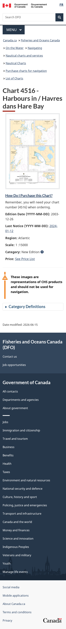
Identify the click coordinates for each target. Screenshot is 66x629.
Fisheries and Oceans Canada (40, 40)
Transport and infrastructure (22, 514)
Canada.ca (10, 40)
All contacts (10, 391)
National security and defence (22, 489)
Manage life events (15, 572)
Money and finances (16, 530)
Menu (12, 29)
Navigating (35, 48)
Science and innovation (18, 538)
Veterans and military (17, 555)
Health (7, 464)
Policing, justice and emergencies (25, 505)
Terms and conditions (17, 612)
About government (15, 408)
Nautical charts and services (24, 56)
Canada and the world (17, 522)
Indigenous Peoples (16, 547)
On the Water (15, 48)
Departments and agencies (21, 400)
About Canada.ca (14, 604)
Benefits (8, 455)
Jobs (5, 422)
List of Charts (14, 78)
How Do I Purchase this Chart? (28, 195)
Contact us (10, 356)
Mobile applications (16, 595)
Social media (11, 587)
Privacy (7, 620)
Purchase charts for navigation (26, 71)
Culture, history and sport (20, 497)
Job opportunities (14, 365)
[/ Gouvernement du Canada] (25, 5)
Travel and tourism (15, 439)
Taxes (6, 472)
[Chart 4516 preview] (32, 151)
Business (8, 447)
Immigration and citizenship (21, 430)
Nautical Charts (16, 63)
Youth (7, 563)
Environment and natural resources (26, 480)
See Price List (25, 259)
